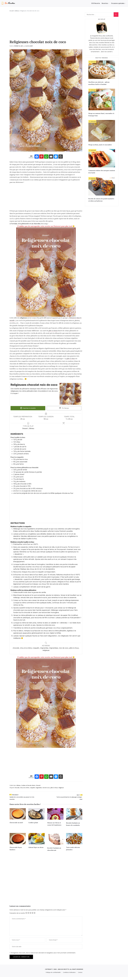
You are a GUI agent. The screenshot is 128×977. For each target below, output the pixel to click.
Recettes (105, 3)
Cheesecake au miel (16, 823)
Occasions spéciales (117, 3)
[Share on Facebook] (36, 156)
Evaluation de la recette (17, 913)
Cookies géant (33, 823)
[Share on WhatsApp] (46, 156)
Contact (80, 972)
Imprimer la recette (29, 408)
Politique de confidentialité (53, 972)
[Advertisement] (46, 26)
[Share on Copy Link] (60, 156)
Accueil (11, 11)
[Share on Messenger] (56, 156)
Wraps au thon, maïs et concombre (100, 145)
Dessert (38, 785)
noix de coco (46, 787)
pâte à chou (71, 358)
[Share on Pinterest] (41, 156)
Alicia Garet (29, 46)
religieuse (61, 787)
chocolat (17, 787)
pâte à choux (53, 331)
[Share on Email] (51, 156)
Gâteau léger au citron (35, 847)
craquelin (32, 787)
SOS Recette (95, 3)
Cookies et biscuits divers (28, 785)
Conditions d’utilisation (69, 972)
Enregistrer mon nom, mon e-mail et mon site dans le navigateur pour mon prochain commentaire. (43, 953)
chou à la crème (24, 787)
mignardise (39, 787)
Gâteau (17, 11)
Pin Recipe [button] (65, 408)
